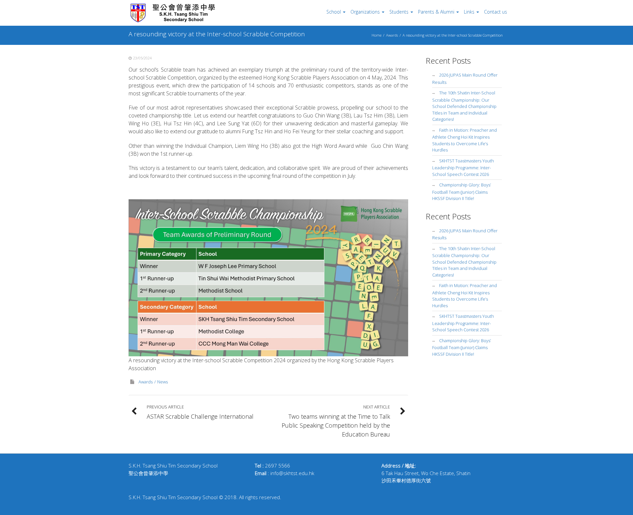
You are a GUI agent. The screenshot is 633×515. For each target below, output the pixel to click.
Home (376, 35)
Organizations (365, 12)
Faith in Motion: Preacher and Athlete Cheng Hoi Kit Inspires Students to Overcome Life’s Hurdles (464, 140)
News (162, 382)
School (333, 12)
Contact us (495, 12)
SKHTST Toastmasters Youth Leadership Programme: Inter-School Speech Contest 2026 (463, 167)
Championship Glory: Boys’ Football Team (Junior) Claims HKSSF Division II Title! (461, 191)
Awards (392, 35)
